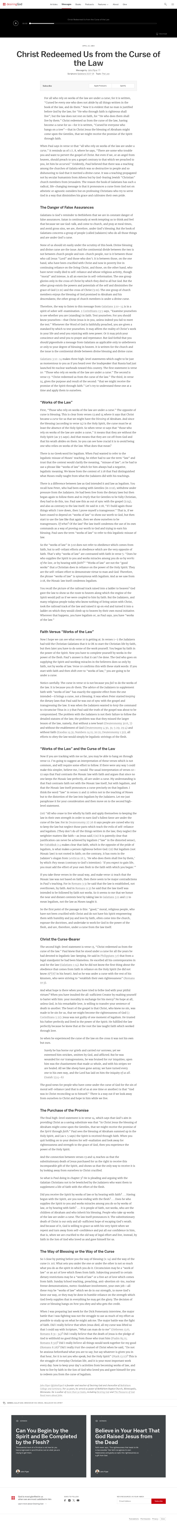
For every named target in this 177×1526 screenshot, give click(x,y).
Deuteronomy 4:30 (96, 727)
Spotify (123, 86)
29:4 (123, 727)
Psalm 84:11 (119, 1338)
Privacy (155, 1519)
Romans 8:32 (48, 1342)
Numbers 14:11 (84, 732)
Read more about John (51, 1395)
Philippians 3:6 (109, 955)
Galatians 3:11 (111, 897)
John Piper (45, 1385)
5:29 (116, 727)
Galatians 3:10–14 (85, 73)
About (116, 4)
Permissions (145, 1519)
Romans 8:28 (49, 1347)
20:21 (97, 732)
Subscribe (159, 1501)
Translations (134, 1519)
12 (126, 897)
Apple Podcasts (100, 86)
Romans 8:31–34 (50, 1333)
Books (78, 4)
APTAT (51, 973)
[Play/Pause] (15, 23)
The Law (106, 73)
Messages (66, 4)
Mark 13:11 (119, 1356)
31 (111, 727)
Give (125, 4)
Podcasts (89, 4)
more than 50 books (76, 1392)
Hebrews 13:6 (120, 1329)
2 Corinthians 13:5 (92, 311)
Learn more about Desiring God (31, 1504)
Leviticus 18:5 (77, 858)
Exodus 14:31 (66, 732)
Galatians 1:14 (69, 964)
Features (102, 4)
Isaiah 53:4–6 (54, 1077)
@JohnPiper (57, 1385)
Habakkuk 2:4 (52, 844)
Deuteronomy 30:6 (116, 723)
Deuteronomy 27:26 (81, 822)
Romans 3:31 (79, 883)
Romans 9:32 (83, 888)
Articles (54, 4)
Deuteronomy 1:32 (113, 732)
